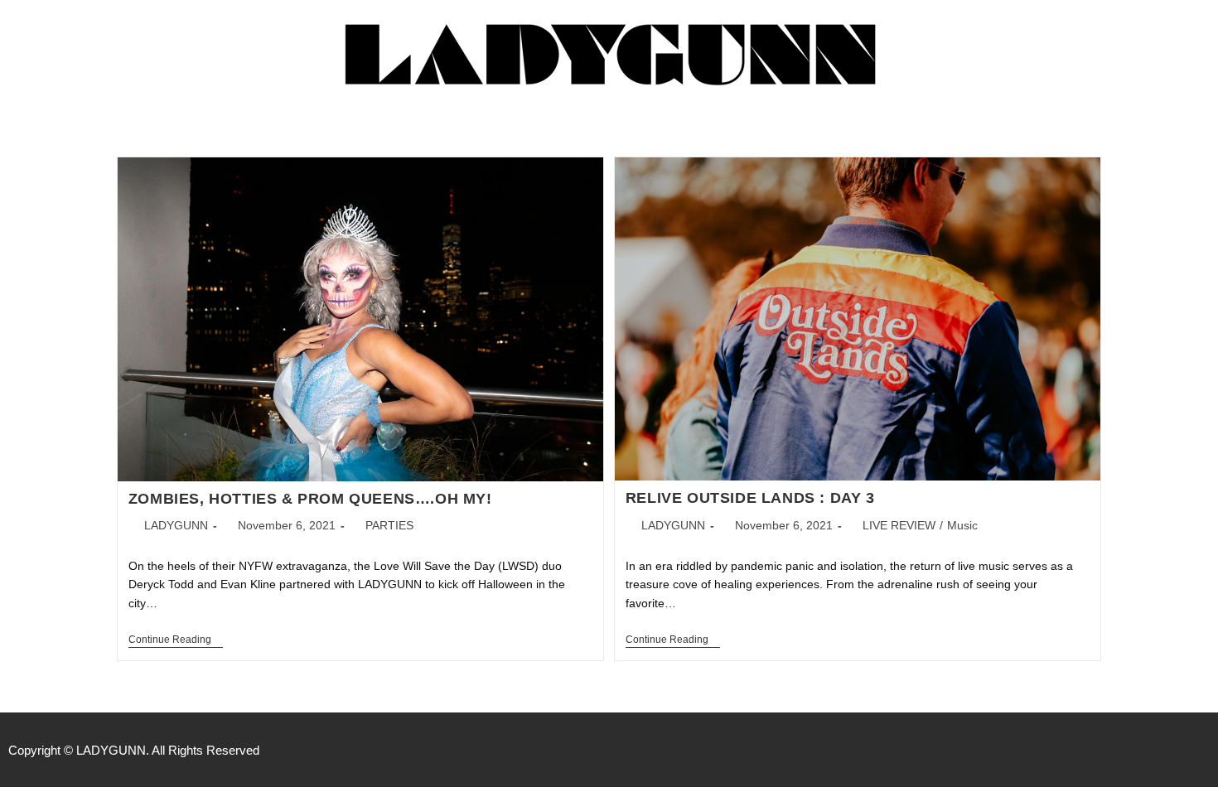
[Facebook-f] (1132, 749)
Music (962, 525)
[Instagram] (1166, 749)
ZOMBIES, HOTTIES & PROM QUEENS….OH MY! (310, 498)
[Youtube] (1201, 749)
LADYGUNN (176, 525)
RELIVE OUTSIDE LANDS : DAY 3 (750, 498)
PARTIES (389, 525)
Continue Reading (175, 639)
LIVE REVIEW (899, 525)
